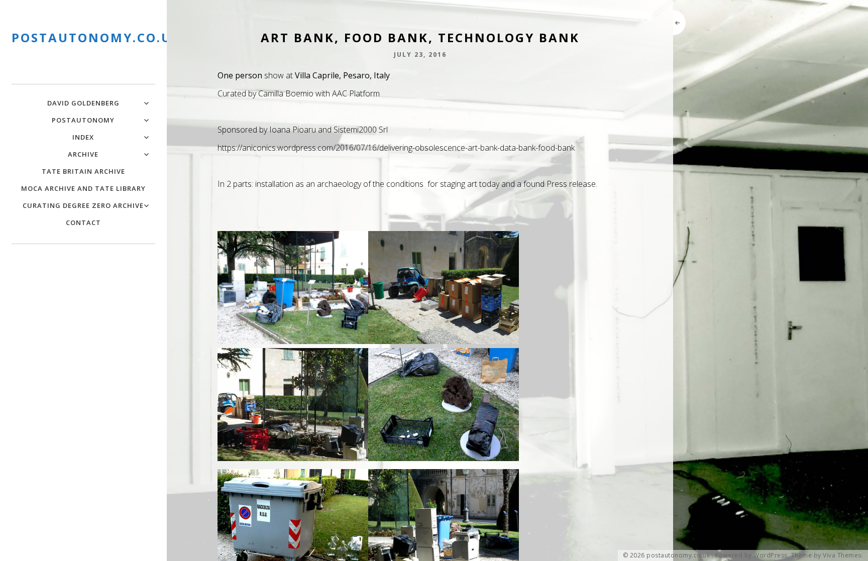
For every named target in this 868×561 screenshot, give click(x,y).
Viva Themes (842, 555)
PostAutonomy (83, 120)
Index (83, 137)
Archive (83, 154)
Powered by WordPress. (752, 555)
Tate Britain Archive (83, 171)
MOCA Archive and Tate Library (83, 188)
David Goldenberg (83, 102)
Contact (83, 222)
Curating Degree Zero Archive (83, 205)
